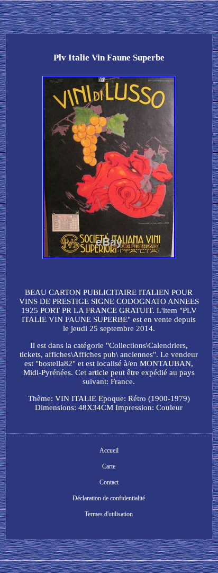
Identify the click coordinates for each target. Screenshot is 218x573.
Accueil (109, 450)
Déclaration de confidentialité (108, 498)
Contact (109, 482)
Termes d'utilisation (109, 514)
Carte (108, 466)
